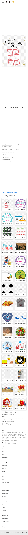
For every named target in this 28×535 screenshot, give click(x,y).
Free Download (14, 107)
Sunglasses (5, 457)
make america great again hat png (10, 149)
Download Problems (12, 192)
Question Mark (5, 521)
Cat (2, 460)
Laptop (3, 471)
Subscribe (4, 465)
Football (4, 496)
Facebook (4, 524)
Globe (3, 507)
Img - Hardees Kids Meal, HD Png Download (13, 394)
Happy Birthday (5, 501)
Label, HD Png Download (8, 323)
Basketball (4, 463)
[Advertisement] (14, 21)
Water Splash (5, 515)
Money (3, 527)
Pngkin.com (5, 518)
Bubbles (4, 474)
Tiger (3, 479)
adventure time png (7, 154)
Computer (4, 510)
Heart (3, 446)
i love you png (15, 144)
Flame (3, 449)
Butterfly (4, 454)
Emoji (3, 488)
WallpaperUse (5, 482)
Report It (4, 192)
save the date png (6, 146)
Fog (3, 476)
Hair (3, 499)
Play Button (4, 468)
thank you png (5, 144)
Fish (3, 504)
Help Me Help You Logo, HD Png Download (12, 252)
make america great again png (10, 152)
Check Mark (5, 493)
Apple (3, 451)
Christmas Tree (5, 490)
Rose (3, 485)
